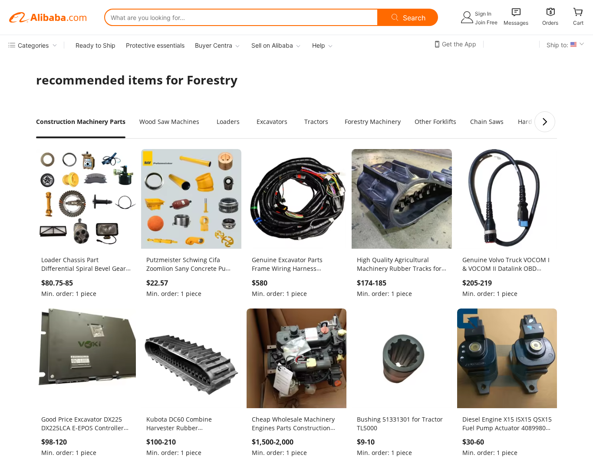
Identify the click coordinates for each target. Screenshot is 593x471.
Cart (578, 22)
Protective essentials (155, 45)
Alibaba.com (48, 17)
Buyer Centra (213, 45)
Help (318, 45)
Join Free (486, 22)
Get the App (459, 44)
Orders (550, 22)
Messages (516, 22)
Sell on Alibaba (272, 45)
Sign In (483, 13)
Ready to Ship (95, 45)
